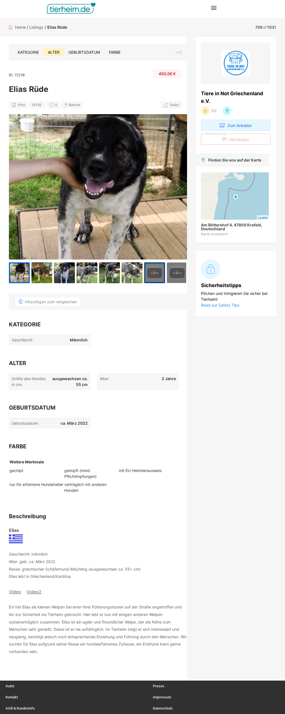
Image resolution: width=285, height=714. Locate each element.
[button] (213, 7)
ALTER (54, 52)
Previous (18, 187)
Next (177, 187)
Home (20, 27)
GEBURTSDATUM (84, 52)
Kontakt (12, 697)
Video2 (33, 592)
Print (21, 105)
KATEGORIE (28, 52)
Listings (36, 27)
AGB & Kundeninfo (20, 708)
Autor (10, 686)
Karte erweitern (214, 234)
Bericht (74, 105)
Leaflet (262, 217)
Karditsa (63, 576)
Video (15, 592)
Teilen (174, 105)
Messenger (227, 138)
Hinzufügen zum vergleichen (51, 301)
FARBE (115, 52)
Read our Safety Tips (220, 305)
